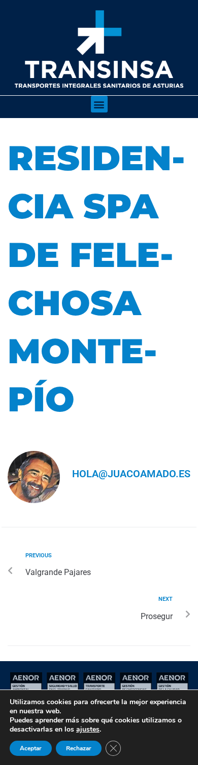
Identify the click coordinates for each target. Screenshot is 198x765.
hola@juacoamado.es (131, 474)
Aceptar (31, 748)
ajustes (88, 729)
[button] (99, 104)
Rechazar (78, 748)
